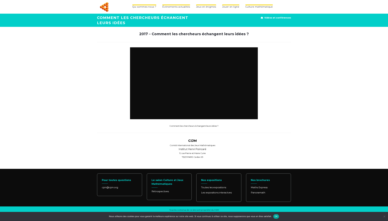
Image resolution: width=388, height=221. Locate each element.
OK (276, 216)
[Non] (384, 216)
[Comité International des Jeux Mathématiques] (104, 7)
